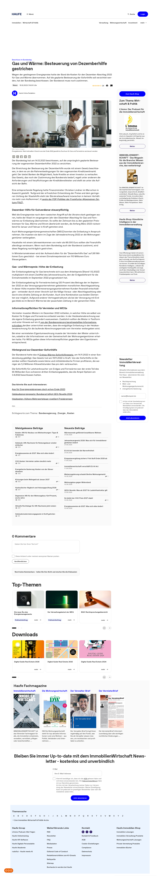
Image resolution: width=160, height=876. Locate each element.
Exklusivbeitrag (21, 620)
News (15, 85)
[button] (143, 14)
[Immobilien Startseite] (17, 14)
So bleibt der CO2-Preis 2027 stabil (78, 498)
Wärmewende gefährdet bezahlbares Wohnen (82, 433)
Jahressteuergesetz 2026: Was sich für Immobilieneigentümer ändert (85, 441)
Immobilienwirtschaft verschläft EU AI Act (81, 466)
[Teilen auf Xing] (25, 157)
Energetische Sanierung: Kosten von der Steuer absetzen (34, 470)
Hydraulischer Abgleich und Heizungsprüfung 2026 (35, 488)
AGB (85, 779)
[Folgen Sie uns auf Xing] (87, 832)
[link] (16, 22)
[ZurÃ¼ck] (104, 628)
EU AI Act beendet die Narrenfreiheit (79, 450)
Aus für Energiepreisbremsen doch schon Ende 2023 (38, 389)
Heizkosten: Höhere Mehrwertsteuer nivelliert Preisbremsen (42, 398)
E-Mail (55, 769)
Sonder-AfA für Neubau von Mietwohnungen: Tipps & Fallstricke (36, 434)
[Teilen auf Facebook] (21, 157)
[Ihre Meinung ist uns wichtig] (8, 870)
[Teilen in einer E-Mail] (13, 157)
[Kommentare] (111, 85)
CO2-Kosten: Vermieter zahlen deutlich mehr (33, 461)
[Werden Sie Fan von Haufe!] (91, 832)
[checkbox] (13, 556)
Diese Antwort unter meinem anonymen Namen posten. (37, 556)
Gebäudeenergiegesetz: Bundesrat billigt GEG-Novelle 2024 (42, 394)
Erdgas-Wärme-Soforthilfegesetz (56, 354)
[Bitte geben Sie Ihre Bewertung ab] (101, 86)
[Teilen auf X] (17, 157)
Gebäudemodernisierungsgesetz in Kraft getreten (35, 514)
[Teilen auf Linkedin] (29, 157)
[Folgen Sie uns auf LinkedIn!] (83, 832)
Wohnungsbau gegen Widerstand (77, 482)
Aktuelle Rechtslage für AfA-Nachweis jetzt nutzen (35, 506)
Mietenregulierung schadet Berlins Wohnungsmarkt (84, 474)
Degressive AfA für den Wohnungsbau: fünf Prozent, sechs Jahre (36, 497)
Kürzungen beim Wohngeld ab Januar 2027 (32, 479)
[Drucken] (107, 85)
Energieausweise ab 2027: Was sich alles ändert (34, 453)
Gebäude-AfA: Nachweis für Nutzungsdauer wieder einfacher (36, 444)
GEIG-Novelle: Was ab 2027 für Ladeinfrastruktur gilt (85, 490)
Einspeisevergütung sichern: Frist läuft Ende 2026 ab (85, 458)
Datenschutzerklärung (89, 781)
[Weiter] (109, 628)
